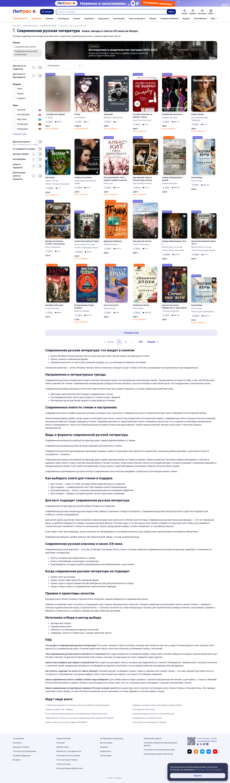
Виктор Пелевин (82, 311)
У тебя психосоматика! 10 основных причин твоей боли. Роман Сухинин (77, 705)
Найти (171, 12)
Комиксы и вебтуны (169, 18)
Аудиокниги (103, 18)
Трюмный (108, 114)
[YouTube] (215, 751)
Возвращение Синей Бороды (84, 306)
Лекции (152, 18)
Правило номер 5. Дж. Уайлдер (59, 709)
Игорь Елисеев (52, 308)
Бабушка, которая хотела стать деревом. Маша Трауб (157, 705)
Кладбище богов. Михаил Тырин (147, 718)
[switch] (39, 67)
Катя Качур (196, 180)
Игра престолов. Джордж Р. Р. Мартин (149, 722)
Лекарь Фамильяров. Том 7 (174, 242)
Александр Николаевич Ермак (85, 182)
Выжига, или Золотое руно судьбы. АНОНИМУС (66, 722)
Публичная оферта (153, 738)
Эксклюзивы (119, 18)
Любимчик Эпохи (141, 305)
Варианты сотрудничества (68, 751)
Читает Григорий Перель (202, 311)
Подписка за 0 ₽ (20, 18)
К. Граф (48, 117)
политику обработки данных (208, 769)
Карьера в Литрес (21, 747)
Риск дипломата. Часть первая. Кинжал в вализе (115, 178)
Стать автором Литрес (66, 760)
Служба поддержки (22, 755)
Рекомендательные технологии (158, 754)
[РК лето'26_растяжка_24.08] (115, 3)
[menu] (64, 65)
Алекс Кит (108, 183)
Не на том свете (111, 305)
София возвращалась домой (172, 178)
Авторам (60, 743)
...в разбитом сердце (55, 114)
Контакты (17, 743)
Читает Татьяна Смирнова (57, 184)
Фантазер (49, 177)
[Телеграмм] (202, 751)
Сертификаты (200, 18)
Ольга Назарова (53, 247)
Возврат (17, 760)
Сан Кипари (79, 117)
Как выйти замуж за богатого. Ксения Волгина (153, 714)
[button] (153, 342)
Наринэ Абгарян (169, 183)
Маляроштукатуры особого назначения (55, 242)
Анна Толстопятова (142, 120)
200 (141, 341)
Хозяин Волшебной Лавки (86, 241)
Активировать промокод (111, 738)
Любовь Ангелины (83, 177)
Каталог (48, 12)
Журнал (186, 18)
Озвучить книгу (63, 764)
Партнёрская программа (68, 755)
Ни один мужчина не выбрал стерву (142, 115)
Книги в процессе (137, 18)
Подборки (89, 18)
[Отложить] (97, 78)
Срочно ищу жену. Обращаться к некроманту (174, 306)
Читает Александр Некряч (86, 247)
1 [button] (119, 341)
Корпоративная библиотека (69, 768)
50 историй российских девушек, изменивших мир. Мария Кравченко (76, 714)
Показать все (19, 134)
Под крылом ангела (142, 241)
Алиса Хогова (51, 180)
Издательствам (63, 738)
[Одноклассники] (196, 751)
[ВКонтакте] (209, 751)
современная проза (25, 46)
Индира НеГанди (169, 117)
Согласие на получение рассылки (159, 749)
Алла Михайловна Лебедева (199, 118)
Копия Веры (196, 177)
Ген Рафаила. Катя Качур (144, 709)
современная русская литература (25, 53)
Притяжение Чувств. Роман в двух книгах (142, 178)
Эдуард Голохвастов (113, 117)
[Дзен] (189, 751)
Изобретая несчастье (172, 114)
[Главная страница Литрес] (24, 11)
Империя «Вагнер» (54, 305)
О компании (18, 738)
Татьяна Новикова (170, 311)
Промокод (36, 18)
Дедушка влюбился (113, 241)
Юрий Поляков (111, 244)
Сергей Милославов (142, 183)
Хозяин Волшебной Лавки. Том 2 (203, 242)
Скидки (76, 18)
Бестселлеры (106, 743)
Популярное (63, 18)
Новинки (50, 18)
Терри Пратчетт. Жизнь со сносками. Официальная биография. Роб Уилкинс (79, 718)
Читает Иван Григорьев (173, 250)
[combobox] (111, 11)
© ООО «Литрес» (115, 778)
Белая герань (197, 114)
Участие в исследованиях (24, 751)
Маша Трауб (110, 308)
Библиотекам (62, 747)
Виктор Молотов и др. (84, 244)
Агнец (77, 114)
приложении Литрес (207, 741)
